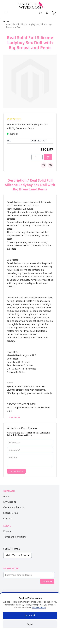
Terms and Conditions (15, 536)
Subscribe (47, 581)
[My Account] (47, 13)
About (6, 496)
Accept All (30, 615)
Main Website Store (16, 555)
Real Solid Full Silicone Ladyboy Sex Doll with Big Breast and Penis (29, 25)
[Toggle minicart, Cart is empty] (54, 13)
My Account (9, 501)
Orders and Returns (13, 507)
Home (6, 21)
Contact (7, 518)
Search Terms (10, 512)
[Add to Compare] (50, 165)
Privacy (7, 531)
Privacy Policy (39, 607)
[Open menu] (6, 13)
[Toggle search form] (40, 13)
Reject (30, 624)
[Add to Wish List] (43, 165)
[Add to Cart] (48, 157)
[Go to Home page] (30, 5)
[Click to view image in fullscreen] (30, 81)
